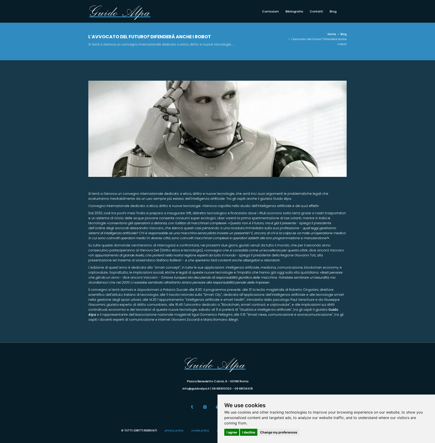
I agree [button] (232, 432)
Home (332, 34)
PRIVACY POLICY (174, 430)
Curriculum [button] (270, 11)
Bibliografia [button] (294, 11)
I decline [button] (248, 432)
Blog (333, 11)
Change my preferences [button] (278, 432)
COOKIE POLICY (200, 430)
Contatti (316, 11)
